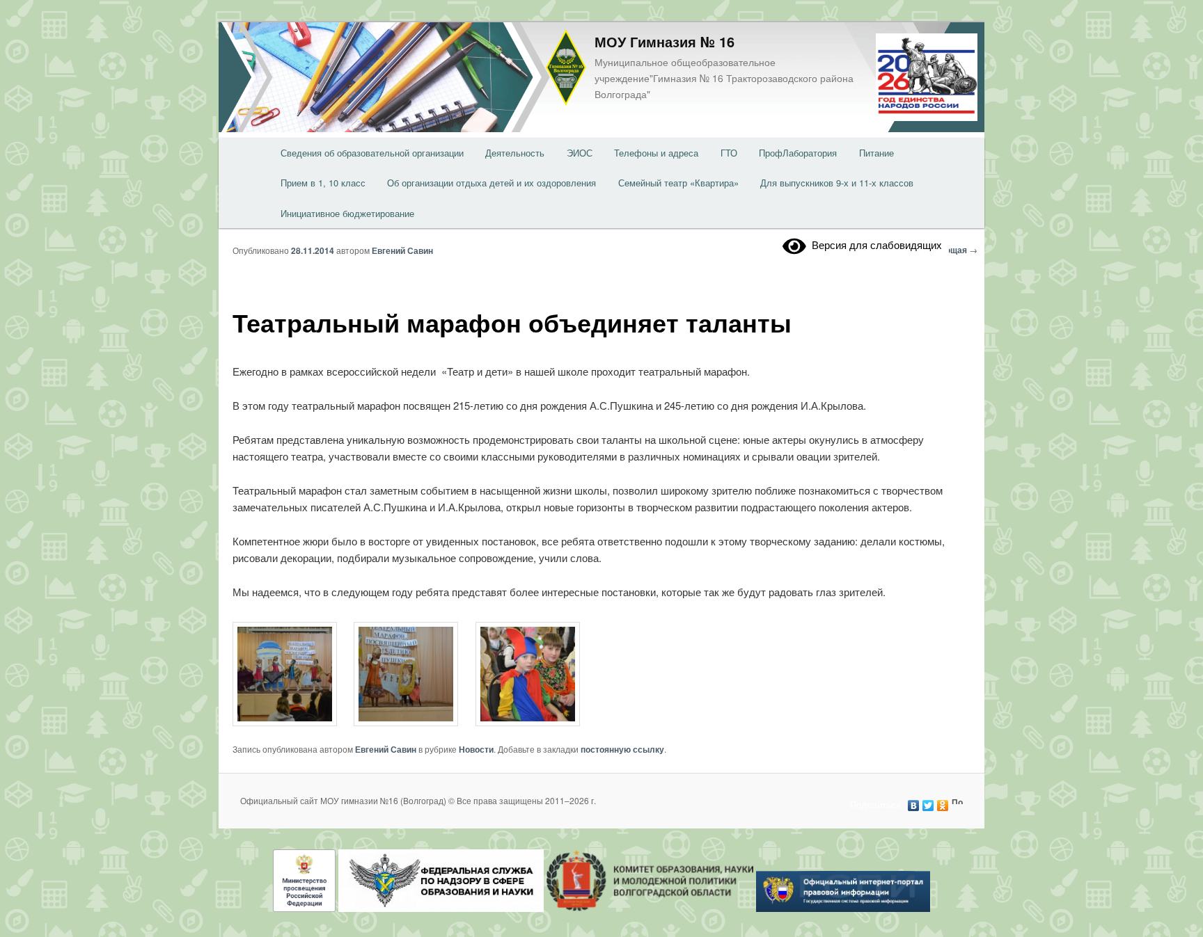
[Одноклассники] (943, 802)
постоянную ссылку (622, 749)
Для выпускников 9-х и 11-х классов (836, 182)
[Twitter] (928, 802)
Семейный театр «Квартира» (678, 182)
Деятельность (514, 152)
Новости (476, 749)
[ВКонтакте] (913, 802)
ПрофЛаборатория (798, 152)
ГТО (729, 152)
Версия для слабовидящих (874, 244)
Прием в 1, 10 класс (323, 182)
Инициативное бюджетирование (347, 213)
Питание (876, 152)
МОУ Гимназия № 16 (664, 41)
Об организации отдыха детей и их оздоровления (491, 182)
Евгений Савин (402, 250)
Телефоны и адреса (656, 152)
